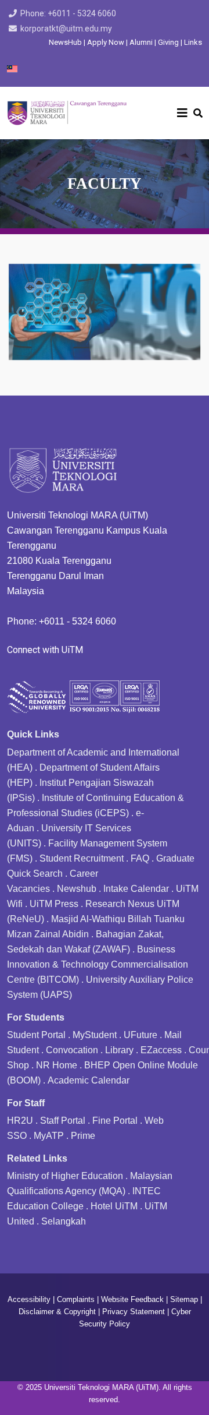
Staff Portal (62, 1120)
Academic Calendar (88, 1080)
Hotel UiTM (114, 1206)
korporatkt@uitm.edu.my (66, 28)
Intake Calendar (136, 889)
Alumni (141, 42)
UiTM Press (54, 904)
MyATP (49, 1136)
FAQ (140, 858)
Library (119, 1050)
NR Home (56, 1065)
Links (193, 42)
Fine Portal (115, 1120)
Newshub (76, 889)
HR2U (20, 1120)
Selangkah (63, 1221)
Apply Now (105, 42)
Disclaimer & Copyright (57, 1311)
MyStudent (95, 1035)
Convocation (72, 1050)
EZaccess (161, 1050)
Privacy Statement (133, 1311)
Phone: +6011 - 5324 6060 (68, 13)
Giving (168, 42)
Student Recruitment (81, 858)
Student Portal (36, 1035)
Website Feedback (132, 1299)
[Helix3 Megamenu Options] (182, 113)
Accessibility (29, 1299)
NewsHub (65, 42)
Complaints (76, 1299)
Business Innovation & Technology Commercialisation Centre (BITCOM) (97, 964)
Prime (83, 1136)
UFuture (140, 1035)
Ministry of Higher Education (65, 1176)
